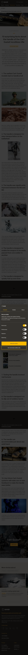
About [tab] (23, 309)
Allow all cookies (14, 343)
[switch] (25, 329)
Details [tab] (14, 309)
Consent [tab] (5, 309)
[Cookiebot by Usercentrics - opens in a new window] (21, 306)
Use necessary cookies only (14, 347)
